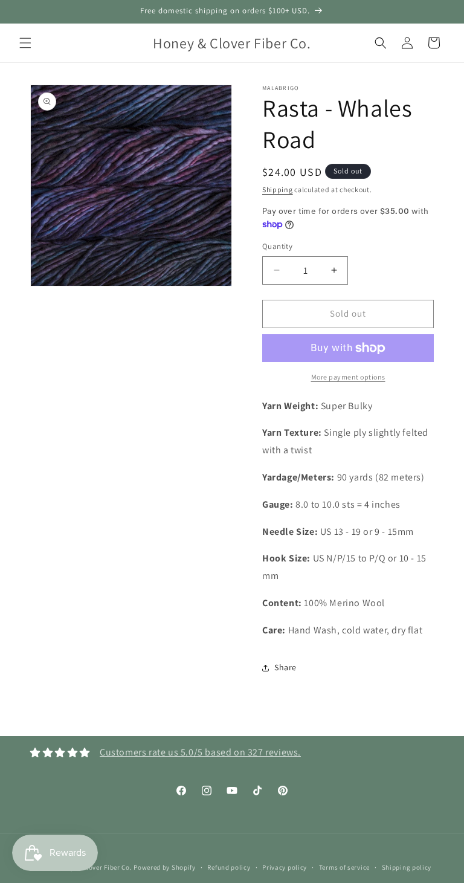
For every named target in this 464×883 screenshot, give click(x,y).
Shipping (277, 189)
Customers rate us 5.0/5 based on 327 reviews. (200, 752)
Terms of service (344, 867)
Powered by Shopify (165, 867)
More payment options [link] (348, 376)
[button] (25, 43)
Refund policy (228, 867)
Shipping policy (407, 867)
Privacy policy (284, 867)
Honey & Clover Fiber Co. (93, 867)
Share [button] (285, 667)
